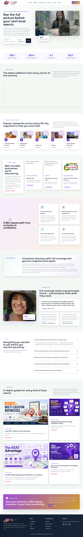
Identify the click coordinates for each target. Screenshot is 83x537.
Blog (31, 526)
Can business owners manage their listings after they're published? (52, 364)
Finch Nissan (33, 94)
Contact (59, 2)
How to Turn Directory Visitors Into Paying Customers (64, 466)
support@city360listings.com (73, 521)
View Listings (76, 2)
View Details (8, 101)
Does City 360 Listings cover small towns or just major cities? (50, 339)
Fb (63, 524)
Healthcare (35, 2)
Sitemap (32, 528)
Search (28, 40)
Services (54, 2)
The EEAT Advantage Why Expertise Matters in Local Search (24, 475)
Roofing (30, 2)
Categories (49, 2)
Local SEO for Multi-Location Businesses (17, 431)
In (69, 524)
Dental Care (48, 528)
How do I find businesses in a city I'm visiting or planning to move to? (52, 351)
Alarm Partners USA (9, 94)
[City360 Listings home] (10, 2)
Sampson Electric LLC (62, 94)
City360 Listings (41, 534)
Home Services (42, 2)
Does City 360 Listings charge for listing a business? (48, 370)
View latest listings (10, 191)
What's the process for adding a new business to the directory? (51, 357)
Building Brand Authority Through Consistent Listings (61, 422)
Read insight (8, 437)
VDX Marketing (30, 178)
